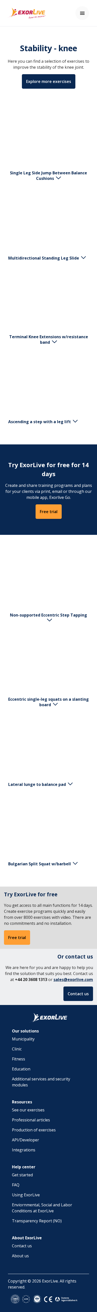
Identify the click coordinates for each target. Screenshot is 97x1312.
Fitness (18, 1059)
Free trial (48, 511)
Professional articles (31, 1120)
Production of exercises (34, 1130)
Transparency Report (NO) (37, 1221)
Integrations (23, 1150)
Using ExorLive (26, 1195)
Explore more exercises (48, 81)
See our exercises (28, 1110)
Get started (22, 1175)
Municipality (23, 1039)
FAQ (15, 1185)
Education (21, 1069)
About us (20, 1256)
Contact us (78, 993)
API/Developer (25, 1140)
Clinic (17, 1049)
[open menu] (82, 13)
